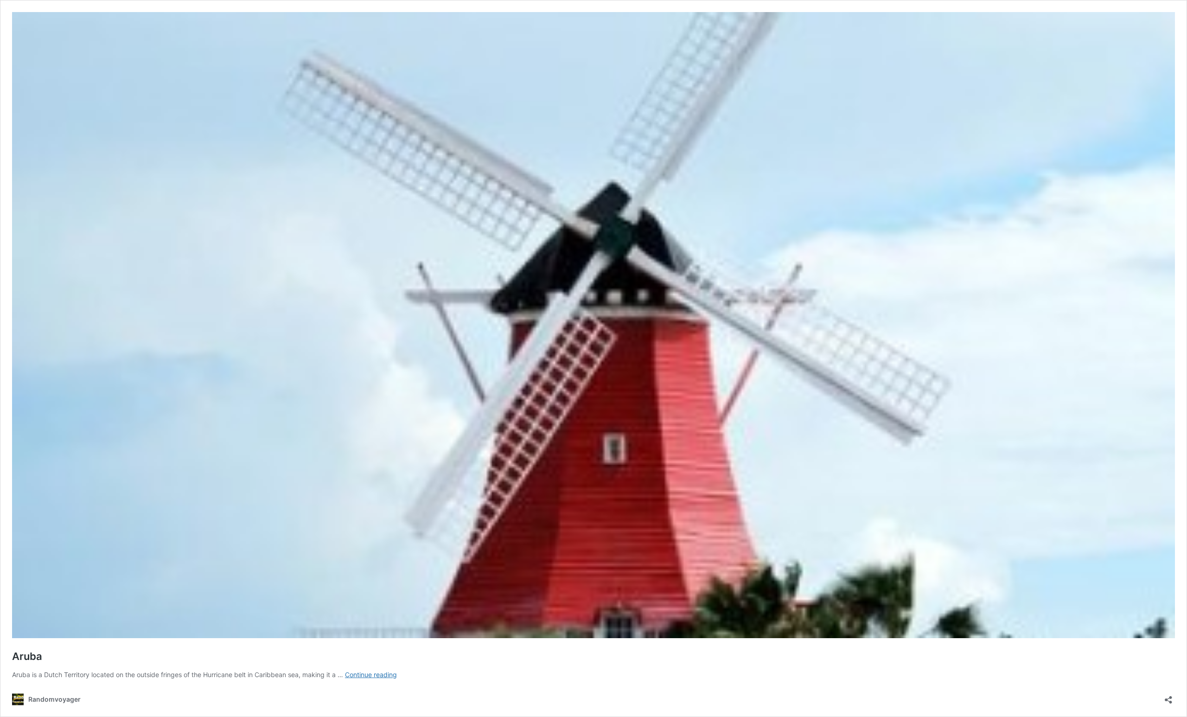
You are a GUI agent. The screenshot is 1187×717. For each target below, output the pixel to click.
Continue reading (371, 675)
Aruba (27, 656)
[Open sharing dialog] (1168, 697)
